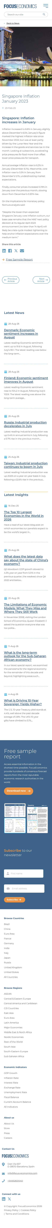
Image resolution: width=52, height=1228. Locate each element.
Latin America (11, 1022)
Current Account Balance (17, 1102)
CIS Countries (11, 1008)
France (7, 938)
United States (11, 972)
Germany (9, 943)
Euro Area (9, 933)
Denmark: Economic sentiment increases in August (21, 333)
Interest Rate (11, 1082)
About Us (9, 1123)
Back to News (13, 23)
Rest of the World (13, 1042)
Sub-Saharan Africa (14, 1056)
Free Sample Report (19, 259)
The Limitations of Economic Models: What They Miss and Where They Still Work (25, 608)
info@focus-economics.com (22, 1173)
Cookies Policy (28, 1210)
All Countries (11, 977)
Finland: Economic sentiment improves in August (26, 379)
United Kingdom (13, 967)
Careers (8, 1138)
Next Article (40, 280)
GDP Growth (10, 1073)
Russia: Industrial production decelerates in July (25, 424)
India (6, 948)
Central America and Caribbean (20, 1003)
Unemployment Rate (15, 1092)
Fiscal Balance (11, 1097)
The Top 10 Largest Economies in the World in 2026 (24, 515)
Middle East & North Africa (18, 1032)
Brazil (7, 924)
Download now (16, 790)
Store (7, 1128)
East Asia (8, 1013)
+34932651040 (15, 1181)
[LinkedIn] (4, 1199)
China (7, 929)
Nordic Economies (14, 1037)
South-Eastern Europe (16, 1051)
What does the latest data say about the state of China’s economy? (26, 560)
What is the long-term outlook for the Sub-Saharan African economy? (25, 656)
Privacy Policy (11, 1210)
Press (7, 1133)
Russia (7, 962)
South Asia (9, 1046)
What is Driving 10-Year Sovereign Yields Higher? (23, 702)
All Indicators (11, 1107)
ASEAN (7, 994)
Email (7, 881)
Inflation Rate (11, 1078)
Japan (7, 958)
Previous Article (12, 280)
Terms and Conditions (17, 1214)
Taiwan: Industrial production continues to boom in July (26, 465)
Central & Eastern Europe (17, 998)
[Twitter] (9, 1199)
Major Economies (13, 1027)
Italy (6, 953)
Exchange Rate (12, 1087)
